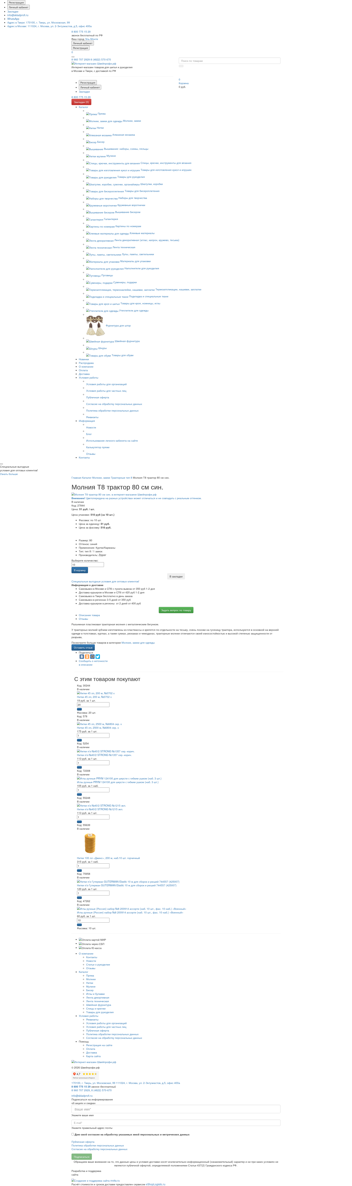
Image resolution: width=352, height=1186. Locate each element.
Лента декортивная (97, 997)
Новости (91, 961)
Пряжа (90, 975)
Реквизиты (92, 1019)
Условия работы (88, 1016)
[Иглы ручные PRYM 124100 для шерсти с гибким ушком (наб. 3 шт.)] (119, 778)
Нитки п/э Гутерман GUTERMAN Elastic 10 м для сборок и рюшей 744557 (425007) (127, 885)
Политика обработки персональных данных (112, 1034)
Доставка (91, 1052)
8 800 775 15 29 (81, 31)
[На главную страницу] (94, 63)
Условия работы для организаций (106, 1023)
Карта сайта (93, 1056)
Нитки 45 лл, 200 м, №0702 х (94, 697)
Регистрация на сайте (99, 1045)
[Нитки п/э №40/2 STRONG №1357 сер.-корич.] (106, 750)
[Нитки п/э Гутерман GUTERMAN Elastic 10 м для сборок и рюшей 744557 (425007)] (128, 881)
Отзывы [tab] (83, 618)
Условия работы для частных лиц (106, 1027)
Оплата (90, 1049)
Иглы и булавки (95, 994)
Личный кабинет (18, 7)
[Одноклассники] (87, 656)
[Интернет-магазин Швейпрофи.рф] (94, 1061)
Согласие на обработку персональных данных (114, 1038)
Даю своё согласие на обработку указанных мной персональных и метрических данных (132, 1134)
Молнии (91, 979)
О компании (86, 953)
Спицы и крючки (96, 1008)
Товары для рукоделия (100, 1012)
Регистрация (16, 2)
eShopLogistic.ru (155, 1184)
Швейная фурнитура (98, 1005)
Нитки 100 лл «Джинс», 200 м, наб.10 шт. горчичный (108, 858)
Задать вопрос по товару (176, 610)
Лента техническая (97, 1001)
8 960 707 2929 (81, 59)
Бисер (90, 990)
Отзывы (90, 968)
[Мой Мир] (92, 656)
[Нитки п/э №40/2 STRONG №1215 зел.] (101, 805)
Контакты (91, 957)
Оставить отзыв (83, 647)
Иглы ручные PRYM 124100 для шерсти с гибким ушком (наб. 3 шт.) (118, 782)
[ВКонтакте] (82, 656)
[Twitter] (98, 656)
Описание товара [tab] (89, 615)
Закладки (12, 11)
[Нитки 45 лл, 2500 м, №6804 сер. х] (99, 723)
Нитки (89, 983)
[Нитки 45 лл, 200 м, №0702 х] (96, 693)
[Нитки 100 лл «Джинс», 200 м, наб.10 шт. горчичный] (90, 843)
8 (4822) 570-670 (101, 59)
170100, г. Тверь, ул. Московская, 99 (38, 22)
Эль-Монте (91, 39)
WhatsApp (13, 19)
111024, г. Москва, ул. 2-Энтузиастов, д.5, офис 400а (49, 26)
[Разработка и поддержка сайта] (96, 1180)
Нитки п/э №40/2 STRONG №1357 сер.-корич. (104, 755)
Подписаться (81, 1157)
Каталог (83, 972)
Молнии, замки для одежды (138, 642)
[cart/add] (79, 709)
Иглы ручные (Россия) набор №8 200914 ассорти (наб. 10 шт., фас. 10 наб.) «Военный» (130, 912)
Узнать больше (9, 474)
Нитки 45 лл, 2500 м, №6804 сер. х (98, 727)
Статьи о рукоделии (98, 964)
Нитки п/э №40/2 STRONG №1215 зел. (100, 809)
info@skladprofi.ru (17, 15)
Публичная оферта (97, 1030)
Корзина (184, 83)
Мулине (91, 986)
